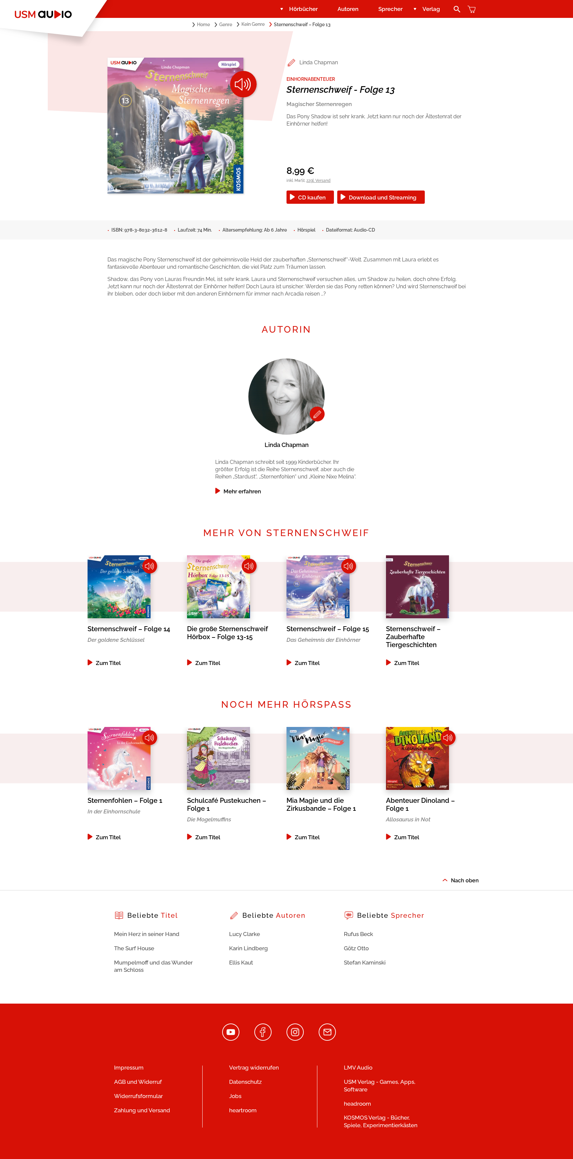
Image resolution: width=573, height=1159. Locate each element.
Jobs (235, 1096)
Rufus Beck (358, 934)
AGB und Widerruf (138, 1081)
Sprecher (390, 9)
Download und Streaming (382, 197)
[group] (286, 425)
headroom (357, 1103)
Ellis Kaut (241, 962)
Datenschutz (245, 1081)
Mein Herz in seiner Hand (146, 934)
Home (203, 24)
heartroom (243, 1110)
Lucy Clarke (244, 934)
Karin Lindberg (248, 948)
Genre (225, 24)
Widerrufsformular (138, 1096)
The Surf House (134, 948)
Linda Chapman (318, 62)
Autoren (348, 9)
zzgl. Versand (318, 180)
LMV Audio (358, 1067)
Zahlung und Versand (142, 1110)
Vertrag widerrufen (254, 1067)
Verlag (431, 9)
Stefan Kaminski (365, 962)
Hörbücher (303, 9)
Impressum (129, 1067)
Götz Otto (356, 948)
